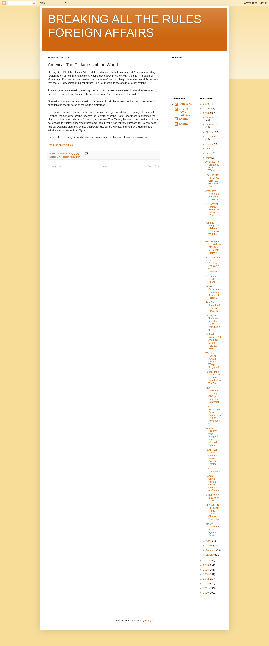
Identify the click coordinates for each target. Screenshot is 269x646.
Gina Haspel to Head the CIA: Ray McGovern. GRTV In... (213, 247)
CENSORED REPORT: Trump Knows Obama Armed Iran (212, 512)
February (211, 550)
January (210, 554)
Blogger (149, 620)
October (210, 132)
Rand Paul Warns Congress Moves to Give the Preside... (212, 457)
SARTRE (183, 118)
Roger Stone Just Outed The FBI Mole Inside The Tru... (213, 378)
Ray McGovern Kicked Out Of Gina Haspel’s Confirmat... (213, 394)
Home (104, 166)
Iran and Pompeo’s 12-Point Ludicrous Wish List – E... (212, 230)
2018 (206, 113)
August (210, 144)
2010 (206, 592)
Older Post (153, 166)
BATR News (185, 104)
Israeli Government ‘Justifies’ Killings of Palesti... (213, 292)
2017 (206, 560)
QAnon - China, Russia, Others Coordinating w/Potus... (213, 483)
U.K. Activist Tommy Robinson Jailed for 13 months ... (212, 211)
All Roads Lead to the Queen (212, 279)
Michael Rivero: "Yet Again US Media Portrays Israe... (213, 341)
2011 (206, 588)
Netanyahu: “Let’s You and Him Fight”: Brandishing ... (212, 322)
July (208, 148)
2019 (206, 108)
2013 (206, 579)
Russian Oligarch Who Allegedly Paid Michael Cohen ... (211, 437)
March (209, 545)
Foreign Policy (68, 157)
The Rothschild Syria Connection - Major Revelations (213, 415)
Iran (78, 157)
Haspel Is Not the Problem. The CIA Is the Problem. (212, 264)
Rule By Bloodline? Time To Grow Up (212, 306)
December (211, 117)
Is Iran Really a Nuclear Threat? (212, 497)
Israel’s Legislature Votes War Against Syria (212, 530)
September (212, 136)
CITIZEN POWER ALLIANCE (184, 112)
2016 (206, 565)
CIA (58, 157)
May (208, 158)
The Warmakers (213, 470)
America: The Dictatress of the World (212, 166)
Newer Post (55, 166)
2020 (206, 104)
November (211, 124)
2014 (206, 574)
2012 (206, 583)
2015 (206, 569)
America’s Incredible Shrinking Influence (212, 195)
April (208, 541)
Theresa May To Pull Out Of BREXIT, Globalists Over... (212, 181)
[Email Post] (86, 153)
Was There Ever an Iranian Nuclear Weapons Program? (212, 360)
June (209, 153)
